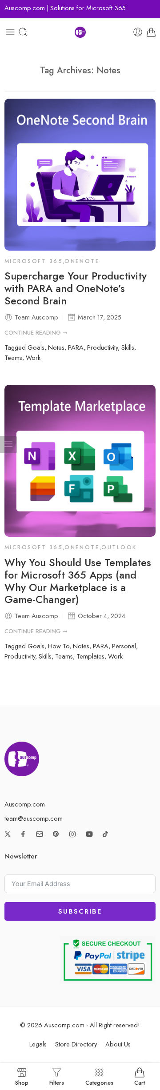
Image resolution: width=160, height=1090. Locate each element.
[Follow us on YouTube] (89, 834)
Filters (56, 1082)
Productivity (102, 347)
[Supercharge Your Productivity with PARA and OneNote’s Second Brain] (80, 175)
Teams (13, 357)
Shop (21, 1082)
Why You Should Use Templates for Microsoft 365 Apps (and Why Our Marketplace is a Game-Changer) (77, 581)
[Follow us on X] (7, 834)
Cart (139, 1082)
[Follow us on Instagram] (72, 834)
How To (58, 646)
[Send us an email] (40, 834)
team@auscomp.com (33, 818)
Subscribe (80, 911)
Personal (124, 646)
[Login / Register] (137, 32)
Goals (36, 347)
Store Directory (76, 1044)
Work (33, 357)
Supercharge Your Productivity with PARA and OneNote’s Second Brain (75, 288)
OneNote (82, 261)
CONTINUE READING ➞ (36, 332)
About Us (118, 1044)
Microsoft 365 (33, 261)
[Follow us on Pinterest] (56, 834)
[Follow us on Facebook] (23, 834)
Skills (127, 347)
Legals (38, 1044)
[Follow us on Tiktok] (105, 834)
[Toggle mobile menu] (10, 32)
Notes (56, 347)
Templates (90, 656)
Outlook (118, 547)
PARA (76, 347)
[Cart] (151, 32)
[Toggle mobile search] (23, 32)
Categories (99, 1082)
